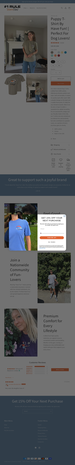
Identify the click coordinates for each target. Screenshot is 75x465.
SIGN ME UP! (51, 237)
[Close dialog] (64, 216)
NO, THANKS (51, 242)
